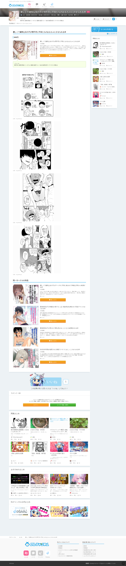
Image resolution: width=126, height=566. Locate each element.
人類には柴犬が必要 (17, 453)
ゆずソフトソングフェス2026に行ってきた (57, 486)
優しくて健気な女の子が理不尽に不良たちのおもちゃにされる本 (60, 41)
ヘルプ (59, 552)
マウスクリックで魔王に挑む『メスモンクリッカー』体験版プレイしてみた (59, 431)
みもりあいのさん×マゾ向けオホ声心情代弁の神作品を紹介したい (39, 487)
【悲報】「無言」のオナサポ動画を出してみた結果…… (79, 486)
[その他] (116, 19)
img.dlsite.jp (19, 118)
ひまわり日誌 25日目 (38, 430)
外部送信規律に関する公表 (89, 554)
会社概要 (60, 546)
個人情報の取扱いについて (89, 552)
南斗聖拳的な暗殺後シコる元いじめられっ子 (20, 430)
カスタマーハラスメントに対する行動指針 (68, 550)
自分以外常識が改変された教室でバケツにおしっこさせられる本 (60, 349)
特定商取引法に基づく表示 (89, 550)
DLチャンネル (16, 5)
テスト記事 (73, 453)
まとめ (20, 537)
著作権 (85, 546)
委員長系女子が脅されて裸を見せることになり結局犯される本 (59, 328)
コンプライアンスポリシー (89, 556)
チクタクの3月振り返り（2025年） (57, 454)
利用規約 (60, 548)
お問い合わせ (61, 554)
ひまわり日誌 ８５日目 (77, 430)
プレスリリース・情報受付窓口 (65, 556)
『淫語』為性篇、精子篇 (38, 453)
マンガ (77, 15)
